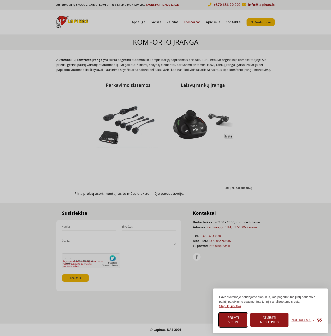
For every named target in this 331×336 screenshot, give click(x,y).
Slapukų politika (230, 306)
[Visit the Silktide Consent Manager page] (319, 320)
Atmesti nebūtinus (269, 319)
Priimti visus (233, 319)
